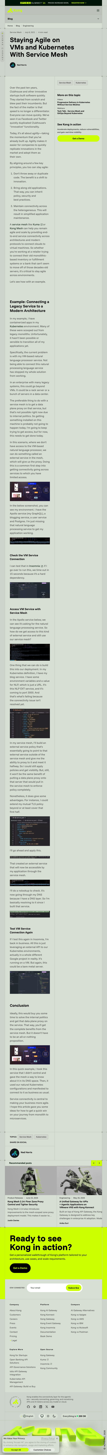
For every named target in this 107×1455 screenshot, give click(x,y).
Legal (13, 1340)
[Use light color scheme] (48, 1416)
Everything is (74, 1416)
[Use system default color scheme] (42, 1416)
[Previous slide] (93, 1163)
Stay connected (17, 1288)
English (27, 1416)
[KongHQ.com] (15, 10)
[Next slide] (99, 1163)
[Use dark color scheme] (54, 1416)
